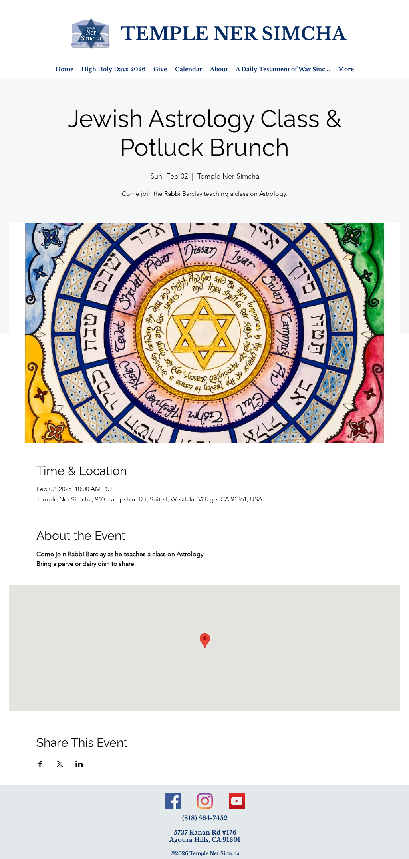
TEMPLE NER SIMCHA (233, 34)
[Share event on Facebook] (40, 764)
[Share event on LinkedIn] (79, 764)
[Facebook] (173, 801)
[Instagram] (205, 801)
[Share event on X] (60, 764)
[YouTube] (237, 801)
